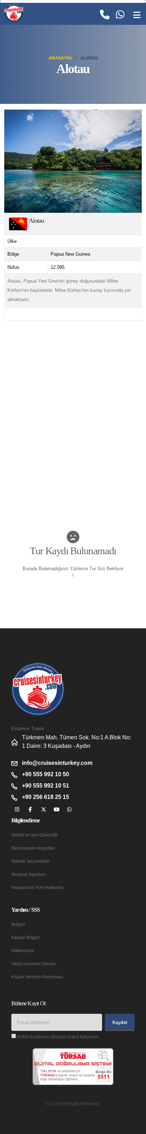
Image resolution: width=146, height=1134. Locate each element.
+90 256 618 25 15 (45, 797)
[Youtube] (56, 810)
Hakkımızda (22, 950)
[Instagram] (17, 810)
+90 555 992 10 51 (45, 786)
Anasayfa (60, 58)
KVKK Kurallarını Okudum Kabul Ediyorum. (58, 1036)
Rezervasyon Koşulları (33, 848)
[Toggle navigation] (137, 15)
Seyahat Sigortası (28, 874)
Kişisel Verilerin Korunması (37, 976)
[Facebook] (30, 810)
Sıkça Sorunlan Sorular (33, 963)
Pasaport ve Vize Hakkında (37, 887)
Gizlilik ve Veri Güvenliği (34, 835)
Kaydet (119, 1022)
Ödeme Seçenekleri (30, 861)
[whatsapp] (69, 810)
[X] (43, 810)
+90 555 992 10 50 (45, 774)
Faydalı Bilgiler (25, 937)
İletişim (18, 924)
